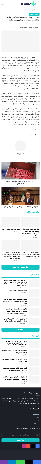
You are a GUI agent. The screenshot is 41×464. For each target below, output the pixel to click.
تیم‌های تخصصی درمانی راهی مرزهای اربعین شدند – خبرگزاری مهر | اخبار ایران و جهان (31, 254)
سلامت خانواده (27, 10)
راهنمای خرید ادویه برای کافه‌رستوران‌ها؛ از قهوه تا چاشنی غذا (14, 351)
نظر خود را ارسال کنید (20, 267)
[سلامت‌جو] (28, 3)
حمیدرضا (35, 24)
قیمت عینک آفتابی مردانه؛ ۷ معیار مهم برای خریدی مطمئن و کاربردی (15, 369)
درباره (38, 417)
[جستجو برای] (39, 4)
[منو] (2, 4)
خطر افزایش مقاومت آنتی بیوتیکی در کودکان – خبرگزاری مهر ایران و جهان (15, 320)
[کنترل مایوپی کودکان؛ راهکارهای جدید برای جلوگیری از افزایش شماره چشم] (34, 344)
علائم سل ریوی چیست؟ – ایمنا (11, 229)
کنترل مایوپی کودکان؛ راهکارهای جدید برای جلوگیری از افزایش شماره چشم (15, 343)
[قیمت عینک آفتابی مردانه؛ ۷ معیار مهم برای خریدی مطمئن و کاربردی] (34, 371)
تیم (39, 420)
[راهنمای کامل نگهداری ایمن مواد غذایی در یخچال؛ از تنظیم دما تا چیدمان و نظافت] (34, 380)
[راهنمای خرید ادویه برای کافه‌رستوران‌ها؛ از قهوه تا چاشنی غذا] (34, 353)
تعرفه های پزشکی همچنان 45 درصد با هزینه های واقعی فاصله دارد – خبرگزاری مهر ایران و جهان (31, 232)
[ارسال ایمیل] (31, 24)
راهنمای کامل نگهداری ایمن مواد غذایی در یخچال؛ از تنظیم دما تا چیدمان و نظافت (15, 379)
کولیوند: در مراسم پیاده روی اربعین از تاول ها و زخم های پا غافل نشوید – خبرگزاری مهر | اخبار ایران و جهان (11, 255)
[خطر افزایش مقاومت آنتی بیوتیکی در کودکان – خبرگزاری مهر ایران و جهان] (34, 321)
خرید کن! (37, 423)
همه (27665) (20, 330)
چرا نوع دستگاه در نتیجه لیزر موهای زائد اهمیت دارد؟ (14, 360)
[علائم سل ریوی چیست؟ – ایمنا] (10, 222)
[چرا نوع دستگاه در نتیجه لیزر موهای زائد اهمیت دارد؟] (34, 362)
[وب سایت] (20, 157)
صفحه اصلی (35, 10)
